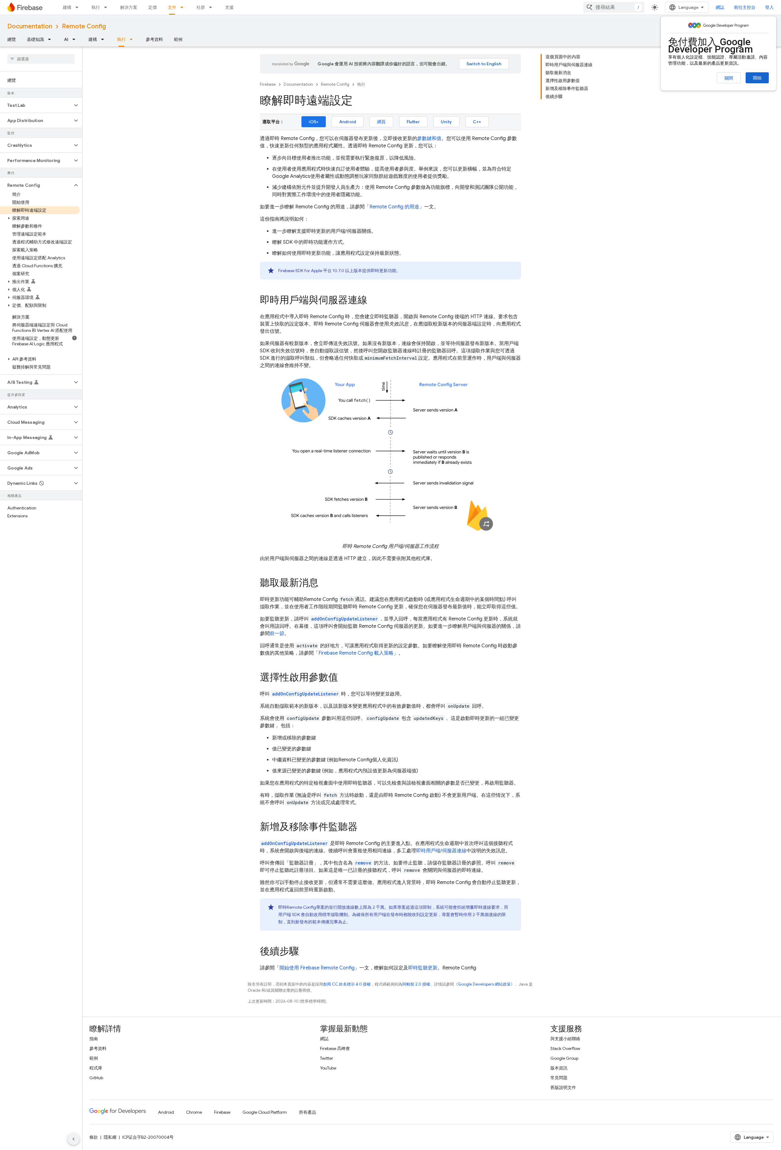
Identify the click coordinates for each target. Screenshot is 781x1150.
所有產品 (307, 1112)
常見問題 (558, 1077)
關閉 (729, 78)
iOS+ (314, 121)
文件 (172, 7)
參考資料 (154, 39)
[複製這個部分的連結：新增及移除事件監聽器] (364, 827)
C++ (477, 121)
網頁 (381, 121)
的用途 (394, 207)
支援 (229, 7)
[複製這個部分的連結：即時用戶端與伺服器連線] (373, 300)
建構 (67, 7)
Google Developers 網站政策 (484, 984)
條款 (93, 1137)
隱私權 (110, 1137)
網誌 (720, 7)
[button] (36, 105)
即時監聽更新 (422, 968)
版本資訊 (558, 1068)
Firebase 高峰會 (335, 1048)
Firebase (268, 84)
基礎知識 (35, 39)
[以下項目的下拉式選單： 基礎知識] (51, 39)
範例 (178, 39)
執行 (96, 7)
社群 (200, 7)
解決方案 (128, 7)
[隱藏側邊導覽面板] (73, 1139)
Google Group (564, 1058)
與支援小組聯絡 (565, 1038)
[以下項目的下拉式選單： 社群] (212, 7)
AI (66, 39)
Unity (446, 121)
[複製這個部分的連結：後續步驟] (305, 952)
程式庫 (95, 1068)
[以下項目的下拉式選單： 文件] (183, 7)
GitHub (96, 1077)
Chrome (194, 1112)
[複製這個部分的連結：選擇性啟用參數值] (344, 678)
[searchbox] (41, 59)
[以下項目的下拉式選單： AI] (75, 39)
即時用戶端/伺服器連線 (441, 851)
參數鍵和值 (429, 138)
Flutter (413, 121)
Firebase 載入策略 (356, 653)
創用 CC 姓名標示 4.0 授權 (347, 984)
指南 (93, 1038)
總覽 (11, 39)
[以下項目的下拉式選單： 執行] (107, 7)
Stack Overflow (565, 1048)
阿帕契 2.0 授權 (416, 984)
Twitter (326, 1058)
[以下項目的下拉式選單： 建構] (78, 7)
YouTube (328, 1068)
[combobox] (613, 7)
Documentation (29, 26)
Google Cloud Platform (265, 1112)
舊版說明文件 (563, 1087)
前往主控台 (744, 7)
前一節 (277, 634)
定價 (152, 7)
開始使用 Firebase (317, 968)
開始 (757, 78)
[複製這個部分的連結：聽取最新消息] (325, 583)
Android (347, 121)
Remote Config (84, 26)
